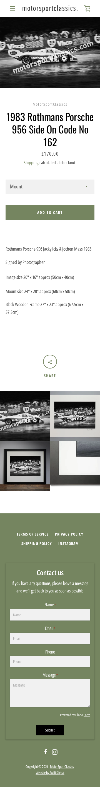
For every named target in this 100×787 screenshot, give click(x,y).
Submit (50, 730)
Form (87, 714)
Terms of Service (33, 534)
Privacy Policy (69, 534)
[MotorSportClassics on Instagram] (55, 751)
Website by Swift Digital (50, 772)
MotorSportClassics (62, 766)
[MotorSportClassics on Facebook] (45, 751)
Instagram (68, 543)
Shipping (31, 162)
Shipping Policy (36, 543)
